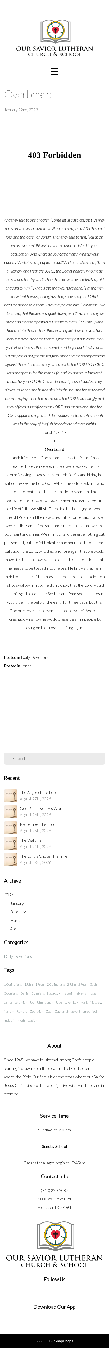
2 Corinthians (56, 984)
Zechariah (36, 1011)
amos (86, 1011)
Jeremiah (21, 1002)
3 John (94, 984)
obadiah (33, 1020)
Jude (59, 1002)
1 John (28, 984)
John (40, 1002)
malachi (9, 1020)
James (8, 1002)
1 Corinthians (13, 984)
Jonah (26, 665)
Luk (75, 1002)
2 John (71, 984)
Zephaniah (62, 1011)
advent (75, 1011)
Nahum (9, 1011)
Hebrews (80, 993)
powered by (54, 1341)
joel (94, 1011)
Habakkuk (53, 993)
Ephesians (37, 993)
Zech (49, 1011)
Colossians (11, 993)
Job (32, 1002)
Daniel (24, 993)
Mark (84, 1002)
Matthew (96, 1002)
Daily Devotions (35, 657)
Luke (67, 1002)
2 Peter (83, 984)
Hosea (92, 993)
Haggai (67, 993)
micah (21, 1020)
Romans (22, 1011)
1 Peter (39, 984)
